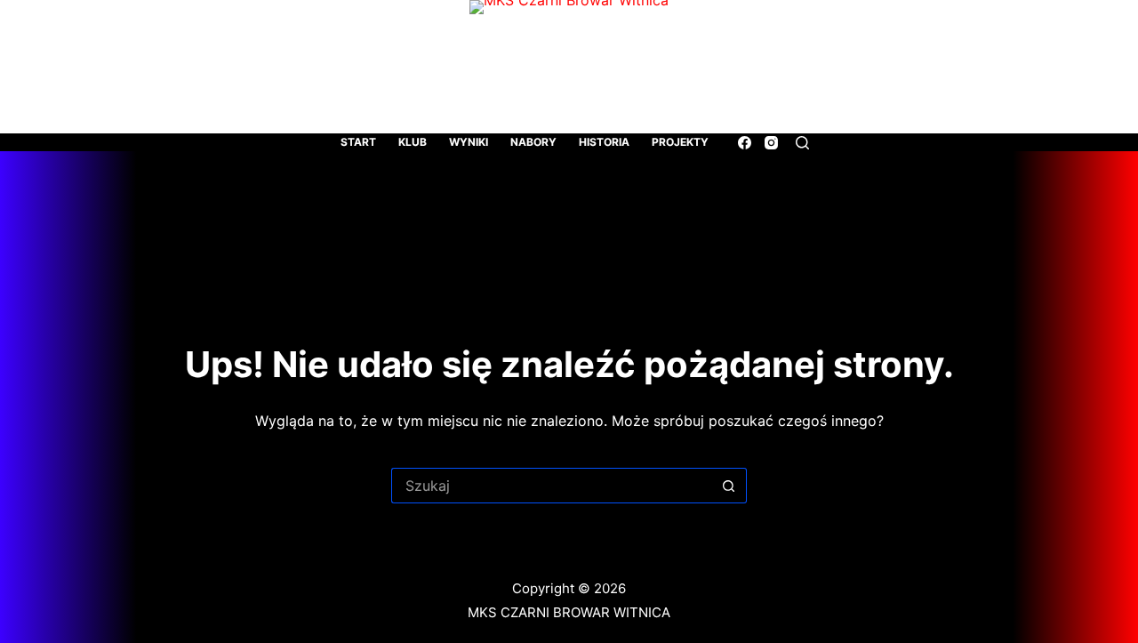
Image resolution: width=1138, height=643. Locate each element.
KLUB (412, 142)
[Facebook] (744, 142)
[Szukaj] (802, 142)
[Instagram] (771, 142)
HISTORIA (604, 142)
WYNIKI (468, 142)
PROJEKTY (680, 142)
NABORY (533, 142)
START (358, 142)
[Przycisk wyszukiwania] (729, 485)
